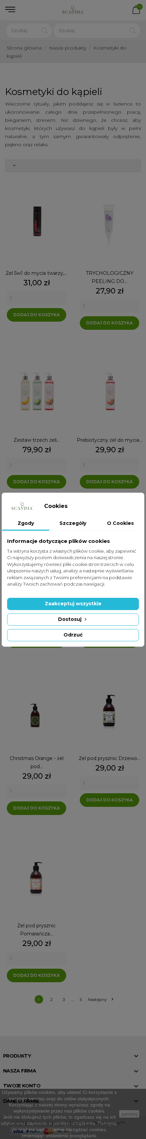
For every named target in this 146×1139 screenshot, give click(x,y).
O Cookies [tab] (120, 523)
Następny (100, 999)
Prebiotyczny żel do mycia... (109, 440)
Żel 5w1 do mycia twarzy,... (36, 273)
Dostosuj (70, 619)
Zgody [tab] (26, 523)
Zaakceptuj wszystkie (73, 604)
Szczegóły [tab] (72, 523)
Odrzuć (73, 635)
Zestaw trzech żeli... (37, 440)
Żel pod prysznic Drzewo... (109, 758)
